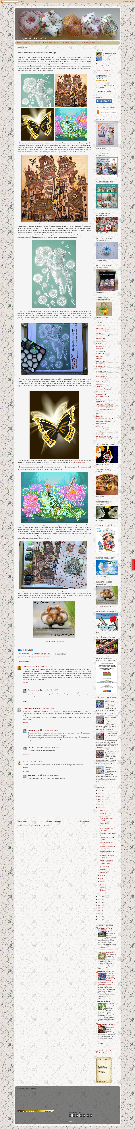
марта (102, 887)
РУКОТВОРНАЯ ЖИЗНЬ (106, 972)
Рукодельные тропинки (106, 1024)
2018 (100, 899)
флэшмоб (99, 416)
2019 (100, 896)
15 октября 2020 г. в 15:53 (45, 666)
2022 (100, 802)
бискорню (99, 331)
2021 (100, 805)
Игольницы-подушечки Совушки (107, 852)
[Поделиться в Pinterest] (64, 654)
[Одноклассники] (23, 650)
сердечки (99, 402)
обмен (98, 381)
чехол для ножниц (101, 424)
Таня (24, 762)
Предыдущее (85, 820)
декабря (102, 810)
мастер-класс (100, 374)
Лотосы (108, 1026)
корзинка (99, 361)
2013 (100, 914)
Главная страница (23, 43)
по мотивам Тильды (102, 389)
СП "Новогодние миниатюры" (91, 43)
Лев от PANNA (104, 823)
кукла (98, 369)
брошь (98, 333)
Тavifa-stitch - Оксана (30, 666)
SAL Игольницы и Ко (102, 439)
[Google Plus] (30, 650)
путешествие (100, 394)
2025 (100, 793)
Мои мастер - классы (51, 43)
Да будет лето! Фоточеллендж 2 (111, 1004)
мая (101, 881)
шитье (98, 426)
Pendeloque (99, 431)
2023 (100, 799)
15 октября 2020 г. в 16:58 (46, 708)
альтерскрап (99, 328)
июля (102, 875)
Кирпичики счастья (104, 1001)
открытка (99, 384)
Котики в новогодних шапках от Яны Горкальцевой (106, 861)
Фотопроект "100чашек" (103, 419)
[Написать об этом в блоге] (58, 654)
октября (102, 816)
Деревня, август (111, 930)
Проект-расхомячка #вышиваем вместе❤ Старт (107, 837)
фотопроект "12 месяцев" (104, 421)
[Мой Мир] (26, 650)
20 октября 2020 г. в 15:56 (51, 730)
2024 (100, 796)
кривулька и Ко (100, 366)
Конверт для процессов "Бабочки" (107, 856)
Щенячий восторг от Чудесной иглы (106, 843)
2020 (100, 808)
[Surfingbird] (32, 650)
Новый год (99, 379)
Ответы (27, 686)
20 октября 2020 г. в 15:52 (51, 690)
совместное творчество (42, 657)
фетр (97, 413)
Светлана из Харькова (30, 708)
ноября (102, 813)
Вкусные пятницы (101, 336)
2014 (100, 911)
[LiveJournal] (28, 650)
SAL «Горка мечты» (102, 436)
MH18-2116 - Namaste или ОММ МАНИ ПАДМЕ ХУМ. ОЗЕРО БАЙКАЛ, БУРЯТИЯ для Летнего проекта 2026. (106, 979)
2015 (100, 908)
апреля (102, 884)
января (102, 893)
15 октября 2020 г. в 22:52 (34, 762)
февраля (102, 890)
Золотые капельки (104, 951)
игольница (99, 351)
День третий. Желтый (109, 768)
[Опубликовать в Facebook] (62, 654)
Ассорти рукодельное (105, 928)
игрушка (98, 353)
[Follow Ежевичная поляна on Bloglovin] (105, 92)
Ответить (25, 682)
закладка (98, 348)
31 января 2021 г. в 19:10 (51, 747)
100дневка (99, 326)
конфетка (99, 359)
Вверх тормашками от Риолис (106, 819)
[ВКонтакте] (19, 650)
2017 (100, 902)
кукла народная (101, 371)
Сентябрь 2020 (104, 866)
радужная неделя (101, 397)
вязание (98, 343)
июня (102, 878)
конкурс (98, 356)
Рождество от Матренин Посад (107, 847)
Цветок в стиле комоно (109, 702)
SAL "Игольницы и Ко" (70, 43)
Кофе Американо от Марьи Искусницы (108, 829)
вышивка (99, 338)
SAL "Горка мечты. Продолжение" (110, 752)
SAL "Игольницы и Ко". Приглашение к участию (111, 735)
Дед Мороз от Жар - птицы (108, 833)
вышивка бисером (29, 657)
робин (98, 399)
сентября (103, 870)
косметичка (99, 364)
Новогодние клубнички (107, 826)
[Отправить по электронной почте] (56, 654)
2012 (100, 917)
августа (102, 873)
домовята (99, 346)
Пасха (98, 386)
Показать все (115, 1046)
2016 (100, 905)
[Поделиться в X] (60, 654)
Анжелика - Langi (34, 690)
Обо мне (37, 43)
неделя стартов (100, 376)
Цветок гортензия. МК (110, 718)
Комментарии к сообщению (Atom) (39, 825)
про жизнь (99, 391)
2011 (100, 919)
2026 (100, 790)
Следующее (22, 820)
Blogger (71, 1121)
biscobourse (99, 429)
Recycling (99, 434)
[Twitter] (21, 650)
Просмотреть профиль (103, 70)
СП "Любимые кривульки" (104, 407)
